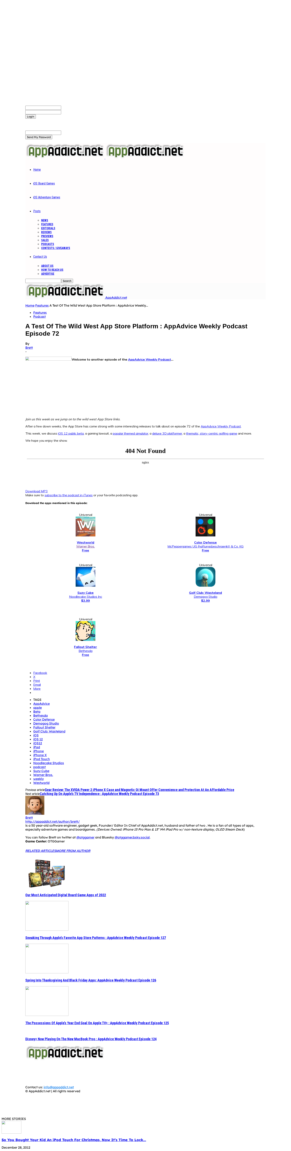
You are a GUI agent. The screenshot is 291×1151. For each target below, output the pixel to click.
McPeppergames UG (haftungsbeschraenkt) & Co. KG (205, 546)
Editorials (48, 228)
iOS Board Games (44, 183)
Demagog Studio (205, 597)
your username (72, 108)
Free (85, 550)
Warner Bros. (85, 546)
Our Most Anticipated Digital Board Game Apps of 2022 (65, 895)
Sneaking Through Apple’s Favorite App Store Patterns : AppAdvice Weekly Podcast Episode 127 (95, 938)
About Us (47, 265)
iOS (36, 735)
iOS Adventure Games (46, 197)
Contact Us (40, 257)
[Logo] (65, 158)
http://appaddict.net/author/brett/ (52, 821)
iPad (36, 747)
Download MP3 (36, 491)
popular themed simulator (130, 433)
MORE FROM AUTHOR (73, 851)
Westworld (41, 783)
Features (47, 224)
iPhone (38, 751)
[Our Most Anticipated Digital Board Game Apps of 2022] (46, 887)
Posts (37, 211)
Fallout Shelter (44, 727)
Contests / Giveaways (55, 248)
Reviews (46, 232)
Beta (36, 711)
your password (72, 112)
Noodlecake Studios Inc (85, 597)
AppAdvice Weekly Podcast (149, 359)
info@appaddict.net (59, 1087)
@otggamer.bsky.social (132, 837)
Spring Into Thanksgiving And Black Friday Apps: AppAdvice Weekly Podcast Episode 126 (90, 980)
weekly (38, 779)
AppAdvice (41, 704)
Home (37, 169)
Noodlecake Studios (48, 763)
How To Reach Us (52, 269)
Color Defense (44, 719)
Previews (47, 236)
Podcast (39, 316)
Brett (29, 348)
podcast (39, 767)
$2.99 (205, 600)
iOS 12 (38, 739)
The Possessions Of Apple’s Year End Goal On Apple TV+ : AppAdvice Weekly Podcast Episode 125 (97, 1023)
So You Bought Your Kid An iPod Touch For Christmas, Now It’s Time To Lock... (74, 1140)
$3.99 (85, 600)
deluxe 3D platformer (167, 433)
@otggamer (85, 837)
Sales (45, 240)
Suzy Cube (41, 771)
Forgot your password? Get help (49, 121)
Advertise (47, 273)
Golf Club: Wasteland (49, 731)
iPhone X (40, 755)
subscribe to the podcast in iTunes (69, 495)
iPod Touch (41, 759)
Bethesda (85, 651)
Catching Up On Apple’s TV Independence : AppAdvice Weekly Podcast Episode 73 (99, 794)
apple (37, 708)
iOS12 (37, 743)
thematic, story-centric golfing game (211, 433)
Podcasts (47, 244)
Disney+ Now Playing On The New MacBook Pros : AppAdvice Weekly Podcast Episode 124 (91, 1039)
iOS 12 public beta (71, 433)
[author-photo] (34, 814)
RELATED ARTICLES (40, 851)
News (44, 220)
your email (69, 133)
